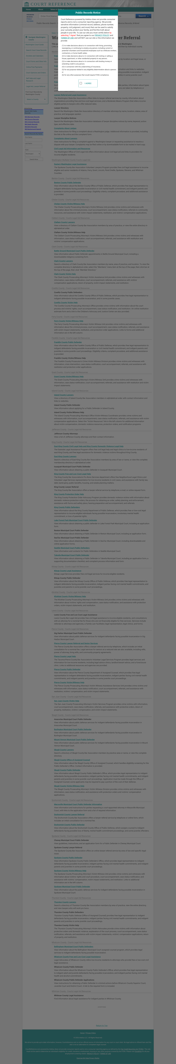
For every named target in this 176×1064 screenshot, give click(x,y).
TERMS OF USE (67, 38)
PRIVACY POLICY (102, 35)
